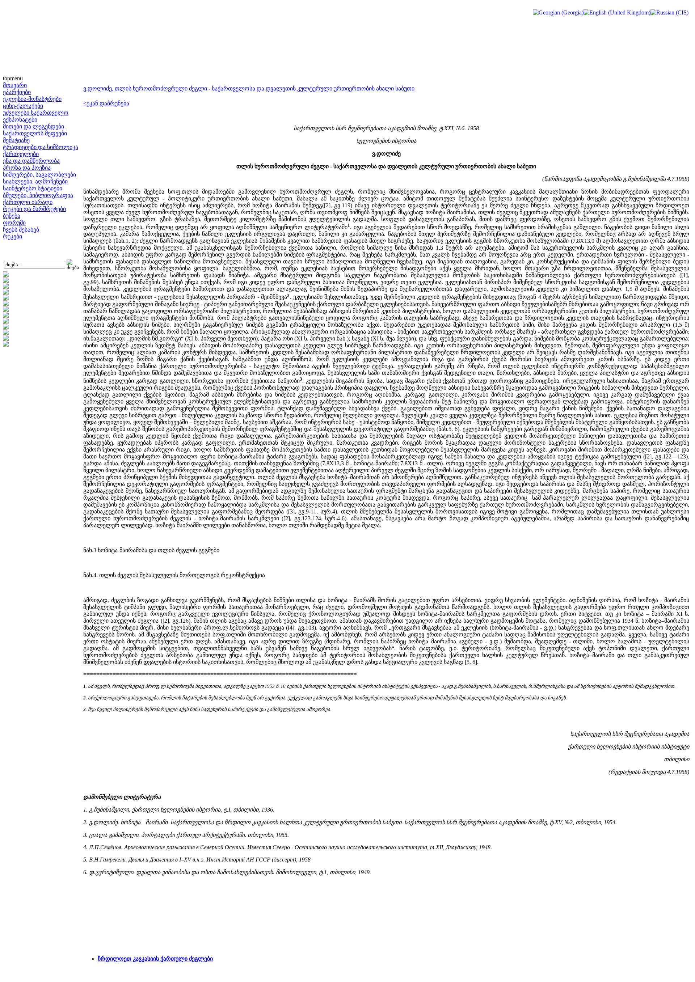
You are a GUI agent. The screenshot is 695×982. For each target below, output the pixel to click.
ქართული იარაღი (27, 202)
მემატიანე (16, 140)
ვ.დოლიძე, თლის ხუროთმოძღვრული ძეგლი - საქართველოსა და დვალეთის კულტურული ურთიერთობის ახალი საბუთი (248, 88)
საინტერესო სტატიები (32, 188)
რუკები (12, 236)
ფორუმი (14, 223)
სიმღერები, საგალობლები (39, 175)
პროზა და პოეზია (27, 168)
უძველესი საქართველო (35, 113)
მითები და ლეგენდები (33, 126)
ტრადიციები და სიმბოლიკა (40, 147)
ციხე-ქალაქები (23, 106)
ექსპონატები (20, 120)
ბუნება (11, 216)
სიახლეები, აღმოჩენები (35, 181)
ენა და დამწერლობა (31, 161)
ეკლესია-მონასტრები (32, 99)
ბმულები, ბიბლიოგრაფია (38, 195)
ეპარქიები (17, 92)
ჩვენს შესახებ (21, 230)
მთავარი (15, 85)
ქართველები (21, 154)
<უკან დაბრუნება (106, 103)
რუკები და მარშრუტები (34, 209)
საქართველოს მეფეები (35, 133)
